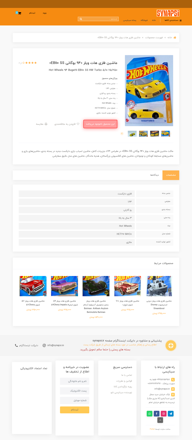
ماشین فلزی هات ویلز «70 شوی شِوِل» (127, 303)
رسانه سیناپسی (129, 20)
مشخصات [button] (171, 175)
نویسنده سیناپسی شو (121, 392)
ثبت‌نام (32, 13)
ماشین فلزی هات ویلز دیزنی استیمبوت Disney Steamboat (159, 305)
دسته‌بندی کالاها (172, 20)
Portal (152, 429)
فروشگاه (144, 20)
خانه (154, 20)
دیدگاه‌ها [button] (154, 175)
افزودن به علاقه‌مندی (65, 124)
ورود (44, 13)
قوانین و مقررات (124, 381)
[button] (35, 63)
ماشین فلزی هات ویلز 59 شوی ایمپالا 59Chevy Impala (64, 303)
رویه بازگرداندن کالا (123, 386)
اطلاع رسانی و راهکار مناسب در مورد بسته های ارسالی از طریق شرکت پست (119, 344)
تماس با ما (126, 375)
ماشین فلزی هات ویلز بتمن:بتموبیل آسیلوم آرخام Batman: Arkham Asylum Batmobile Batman (96, 307)
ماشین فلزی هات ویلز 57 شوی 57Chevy (33, 303)
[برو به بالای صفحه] (160, 420)
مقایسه (40, 124)
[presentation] (170, 133)
